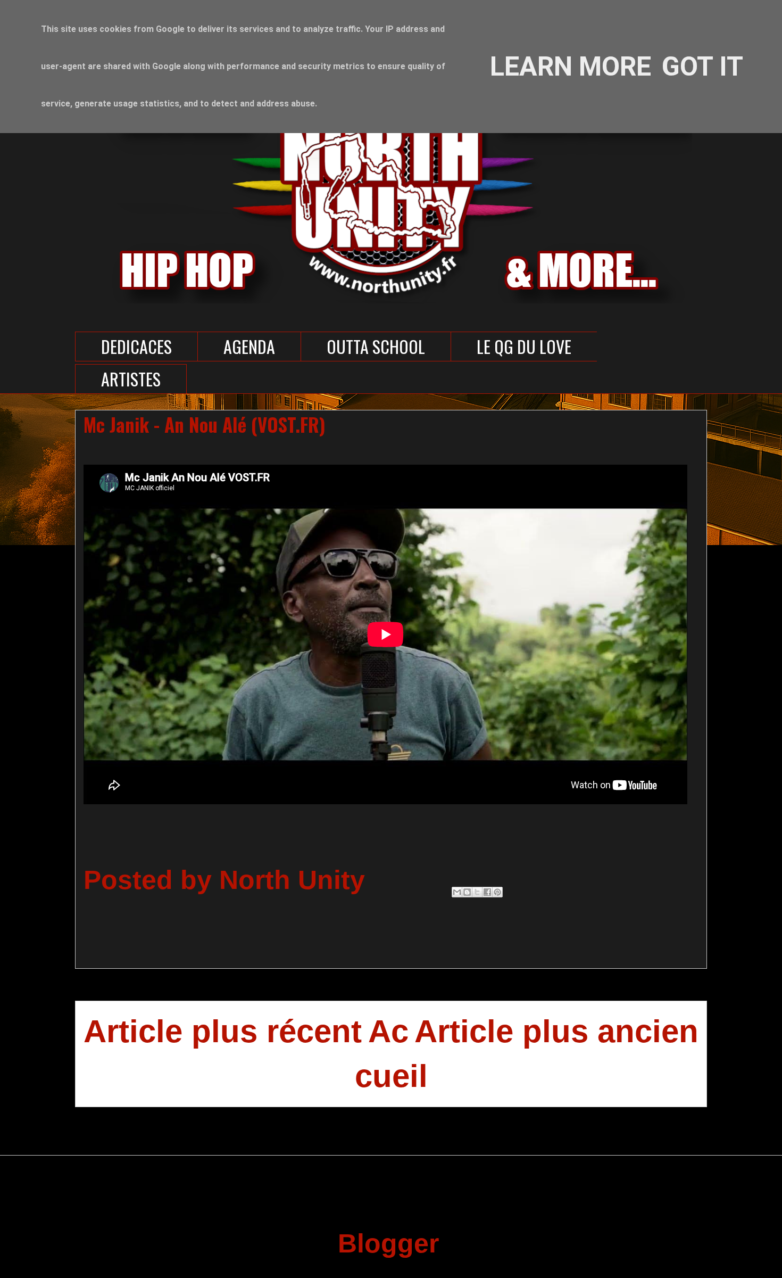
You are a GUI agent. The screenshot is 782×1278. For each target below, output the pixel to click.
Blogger (387, 1243)
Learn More (570, 66)
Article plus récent (223, 1031)
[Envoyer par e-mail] (457, 892)
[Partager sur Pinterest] (497, 892)
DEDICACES (136, 346)
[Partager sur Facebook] (487, 892)
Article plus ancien (556, 1031)
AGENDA (249, 346)
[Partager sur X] (477, 892)
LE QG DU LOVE (524, 346)
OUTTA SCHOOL (376, 346)
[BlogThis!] (467, 892)
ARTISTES (131, 378)
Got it (702, 66)
